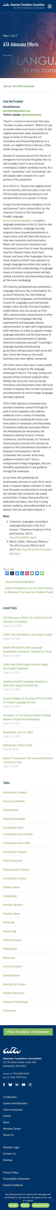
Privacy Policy (11, 1172)
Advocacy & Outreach (15, 792)
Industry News (11, 887)
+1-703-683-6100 (19, 1073)
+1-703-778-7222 (16, 1077)
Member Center (12, 1128)
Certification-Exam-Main (16, 843)
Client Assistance (12, 860)
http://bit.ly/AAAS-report (23, 537)
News (6, 1122)
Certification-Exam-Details (18, 834)
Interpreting (10, 896)
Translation (9, 1010)
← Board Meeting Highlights (19, 581)
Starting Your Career (14, 984)
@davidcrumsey (31, 114)
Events (7, 1115)
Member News (11, 913)
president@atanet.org (16, 110)
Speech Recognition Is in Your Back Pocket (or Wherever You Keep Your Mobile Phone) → (28, 592)
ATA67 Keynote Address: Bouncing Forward (27, 634)
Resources (7, 55)
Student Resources (13, 992)
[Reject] (52, 1200)
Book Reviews (11, 810)
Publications (10, 948)
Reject (25, 1205)
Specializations (11, 975)
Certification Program (15, 851)
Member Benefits (13, 904)
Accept (13, 1205)
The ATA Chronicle (23, 86)
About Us (8, 1134)
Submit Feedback (13, 1185)
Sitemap (7, 1160)
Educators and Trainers (16, 869)
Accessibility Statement (16, 1178)
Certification (10, 1097)
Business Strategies (14, 818)
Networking (9, 931)
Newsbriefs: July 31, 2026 (18, 732)
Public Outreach (12, 940)
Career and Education (15, 1103)
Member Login (11, 1147)
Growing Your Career (14, 878)
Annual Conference (14, 801)
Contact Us (9, 1153)
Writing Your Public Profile (17, 745)
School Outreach (12, 966)
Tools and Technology (15, 1001)
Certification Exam (13, 827)
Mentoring (9, 922)
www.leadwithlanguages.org (20, 220)
